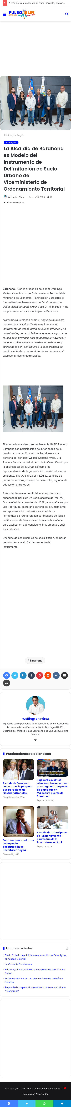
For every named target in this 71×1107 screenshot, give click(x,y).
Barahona (35, 660)
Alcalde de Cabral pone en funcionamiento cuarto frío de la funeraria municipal (52, 837)
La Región (19, 135)
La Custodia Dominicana (18, 964)
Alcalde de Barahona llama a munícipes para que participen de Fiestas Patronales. (18, 788)
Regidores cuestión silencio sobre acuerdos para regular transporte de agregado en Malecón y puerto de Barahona (52, 788)
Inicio (9, 135)
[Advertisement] (35, 36)
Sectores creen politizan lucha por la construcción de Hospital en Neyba (18, 845)
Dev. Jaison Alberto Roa (35, 1094)
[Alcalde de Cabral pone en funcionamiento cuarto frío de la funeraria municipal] (52, 817)
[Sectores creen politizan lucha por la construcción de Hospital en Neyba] (18, 821)
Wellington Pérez (16, 197)
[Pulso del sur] (22, 14)
